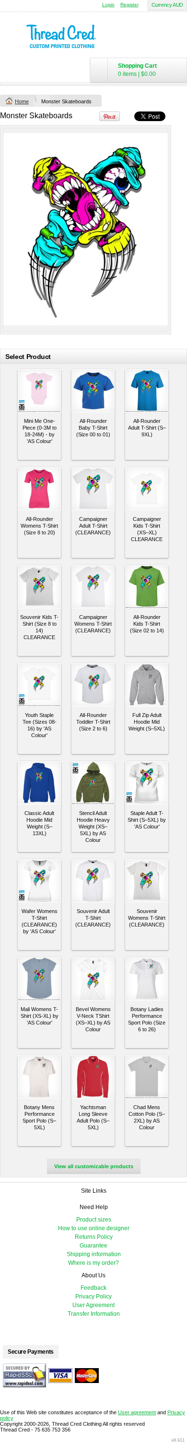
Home (22, 101)
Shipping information (94, 1254)
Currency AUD (167, 5)
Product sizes (93, 1219)
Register (129, 4)
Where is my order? (93, 1263)
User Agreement (93, 1305)
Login (108, 4)
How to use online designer (93, 1228)
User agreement (137, 1412)
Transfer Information (94, 1313)
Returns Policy (94, 1237)
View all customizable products (93, 1166)
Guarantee (93, 1245)
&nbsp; (39, 390)
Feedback (93, 1287)
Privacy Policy (93, 1296)
